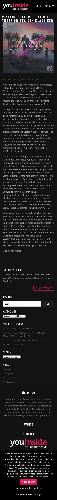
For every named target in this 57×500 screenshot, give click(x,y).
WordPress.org (9, 382)
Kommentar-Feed (10, 378)
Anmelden (7, 369)
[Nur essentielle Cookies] (53, 474)
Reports (36, 79)
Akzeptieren (28, 481)
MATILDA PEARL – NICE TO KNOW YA (18, 329)
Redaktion (25, 79)
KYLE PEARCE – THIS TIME (13, 344)
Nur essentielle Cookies (28, 488)
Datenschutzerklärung (28, 494)
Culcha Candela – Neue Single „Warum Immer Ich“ (23, 340)
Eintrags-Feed (8, 373)
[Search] (47, 304)
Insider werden (43, 287)
